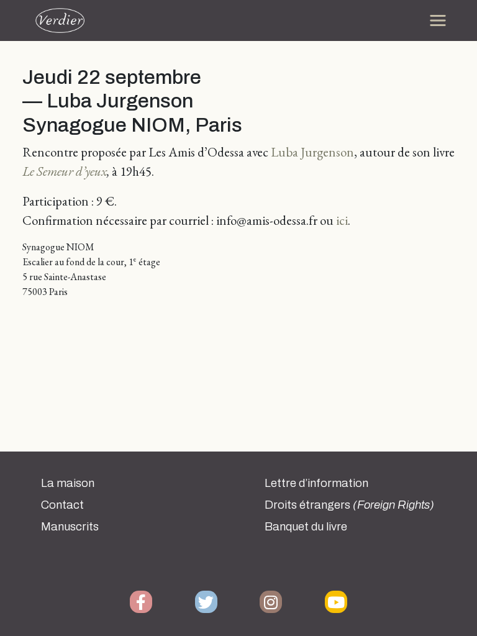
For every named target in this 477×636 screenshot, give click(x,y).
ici (342, 220)
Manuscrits (70, 526)
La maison (67, 483)
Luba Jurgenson (312, 151)
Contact (62, 505)
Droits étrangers (349, 505)
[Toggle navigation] (438, 20)
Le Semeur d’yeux (64, 171)
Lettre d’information (316, 483)
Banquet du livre (306, 526)
